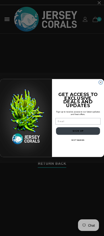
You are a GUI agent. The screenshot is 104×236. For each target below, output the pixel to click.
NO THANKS (77, 140)
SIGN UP (78, 131)
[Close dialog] (101, 82)
